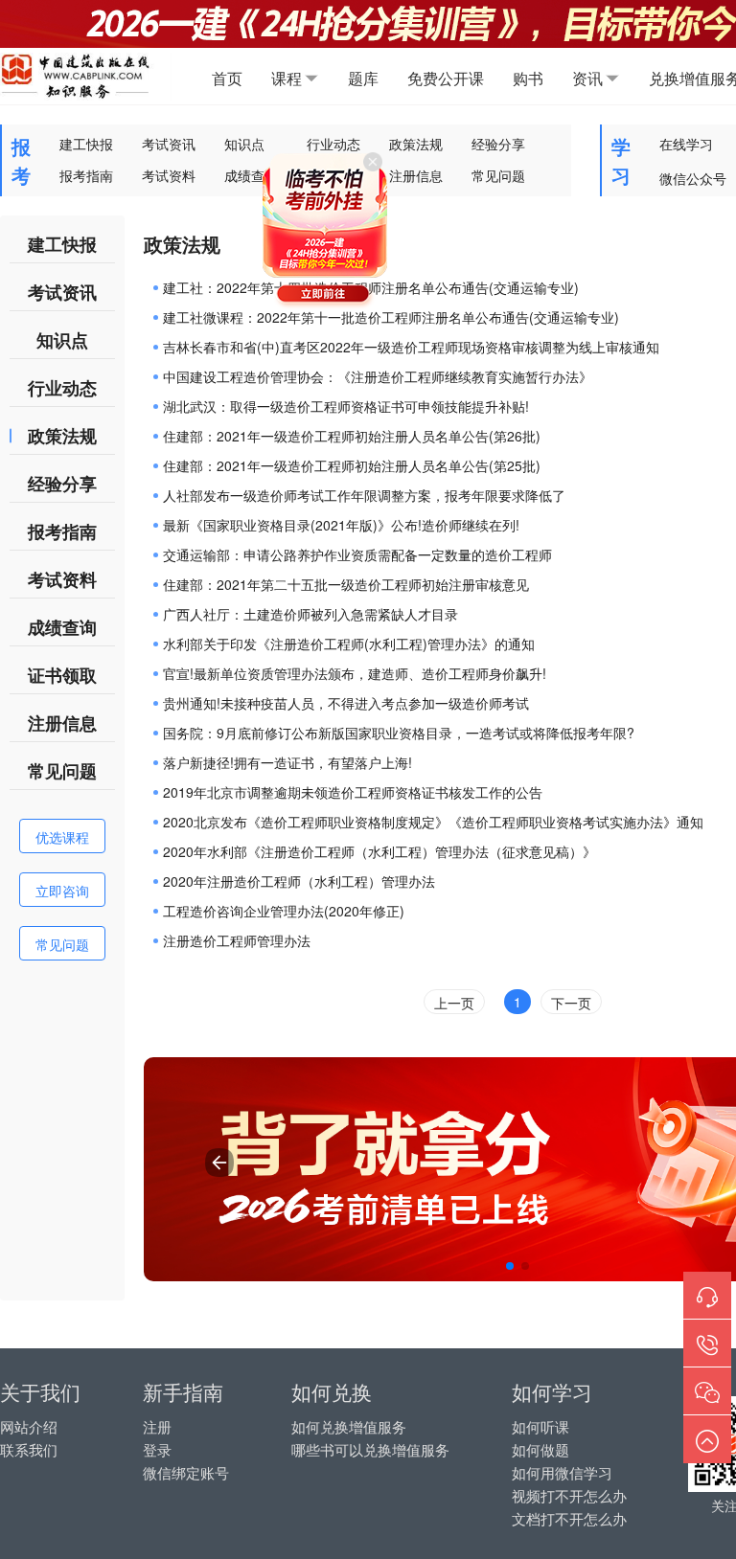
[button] (510, 1266)
